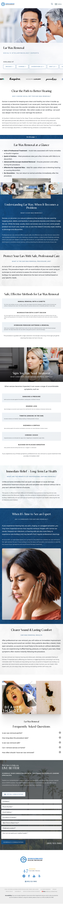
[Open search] (52, 4)
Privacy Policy (9, 891)
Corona (22, 66)
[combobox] (31, 817)
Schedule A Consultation (13, 842)
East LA (52, 66)
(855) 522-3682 (54, 843)
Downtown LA (36, 66)
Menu (60, 4)
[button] (56, 4)
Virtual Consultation (14, 794)
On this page (30, 137)
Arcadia (9, 66)
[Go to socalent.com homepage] (16, 4)
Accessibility (18, 891)
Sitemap (54, 889)
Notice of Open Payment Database (31, 891)
